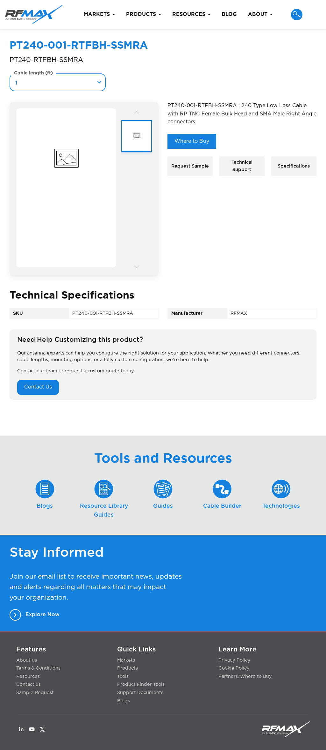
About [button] (257, 14)
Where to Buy (191, 141)
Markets (126, 660)
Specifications (294, 166)
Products (127, 668)
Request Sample (190, 166)
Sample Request (35, 692)
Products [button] (141, 14)
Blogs (123, 700)
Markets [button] (97, 14)
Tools (123, 676)
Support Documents (140, 692)
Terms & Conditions (38, 668)
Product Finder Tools (141, 684)
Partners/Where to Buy (245, 676)
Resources (28, 676)
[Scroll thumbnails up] (136, 112)
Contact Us (38, 386)
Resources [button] (188, 14)
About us (26, 660)
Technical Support (241, 166)
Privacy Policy (234, 660)
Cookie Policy (234, 668)
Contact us (28, 684)
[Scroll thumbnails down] (136, 266)
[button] (296, 14)
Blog (229, 14)
